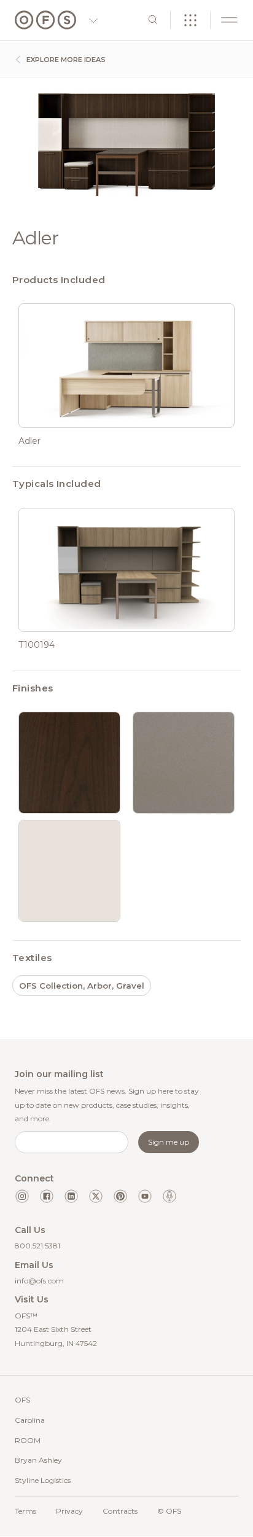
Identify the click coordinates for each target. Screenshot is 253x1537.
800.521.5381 (37, 1245)
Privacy (69, 1511)
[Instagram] (22, 1196)
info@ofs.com (39, 1280)
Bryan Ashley (38, 1460)
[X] (95, 1196)
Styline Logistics (43, 1480)
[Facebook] (46, 1196)
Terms (25, 1511)
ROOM (28, 1440)
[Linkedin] (71, 1196)
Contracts (120, 1511)
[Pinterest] (120, 1196)
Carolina (30, 1420)
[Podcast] (169, 1196)
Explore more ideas (65, 59)
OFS (22, 1399)
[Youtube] (145, 1196)
